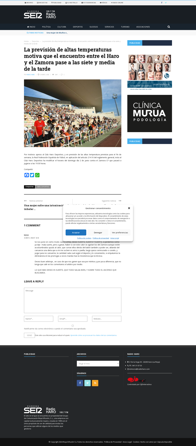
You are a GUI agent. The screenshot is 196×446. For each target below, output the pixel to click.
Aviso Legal (114, 238)
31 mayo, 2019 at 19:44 (31, 238)
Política (46, 26)
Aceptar (76, 232)
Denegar (98, 232)
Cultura (61, 26)
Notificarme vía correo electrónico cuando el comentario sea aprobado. (55, 328)
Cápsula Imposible (164, 442)
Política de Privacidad (112, 442)
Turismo (125, 26)
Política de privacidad (101, 238)
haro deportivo (43, 187)
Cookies (136, 442)
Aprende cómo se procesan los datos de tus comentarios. (93, 335)
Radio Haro (31, 75)
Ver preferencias (120, 232)
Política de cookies (84, 238)
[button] (129, 208)
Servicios (109, 26)
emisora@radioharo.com (139, 369)
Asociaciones (143, 26)
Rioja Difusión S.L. (70, 442)
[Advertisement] (149, 164)
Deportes (78, 26)
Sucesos (94, 26)
